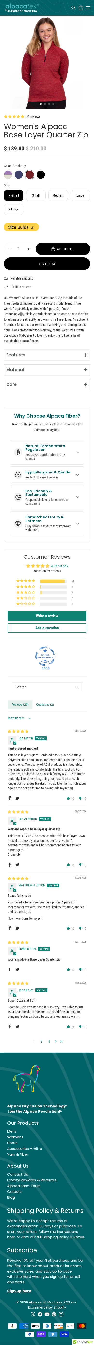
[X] (33, 1314)
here (11, 1236)
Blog (11, 1197)
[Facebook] (40, 1314)
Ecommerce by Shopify (47, 1307)
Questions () (45, 704)
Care (11, 384)
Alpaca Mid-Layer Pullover (26, 335)
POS (67, 1302)
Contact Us (17, 1174)
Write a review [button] (47, 616)
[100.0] (45, 656)
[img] (18, 731)
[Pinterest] (54, 1314)
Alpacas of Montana (45, 1302)
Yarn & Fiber (17, 1154)
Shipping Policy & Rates (63, 1236)
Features (15, 355)
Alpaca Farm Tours (23, 1185)
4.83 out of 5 (59, 566)
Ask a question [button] (47, 628)
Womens (15, 1137)
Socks (12, 1142)
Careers (14, 1191)
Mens (12, 1131)
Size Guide (19, 227)
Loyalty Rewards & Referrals (32, 1180)
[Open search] (73, 8)
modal (60, 303)
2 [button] (41, 1041)
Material (15, 369)
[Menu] (88, 7)
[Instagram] (61, 1314)
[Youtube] (47, 1314)
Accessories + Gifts (24, 1148)
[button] (26, 581)
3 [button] (49, 1041)
